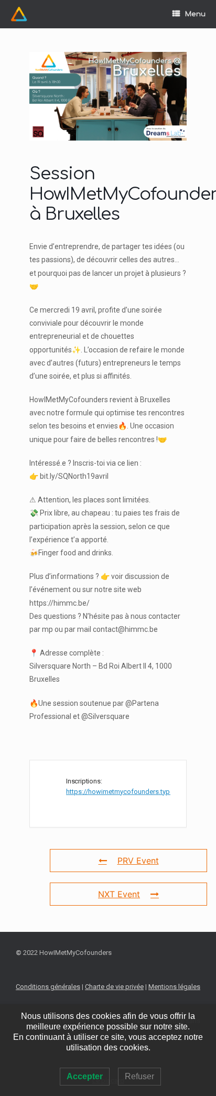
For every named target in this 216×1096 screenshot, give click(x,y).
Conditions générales (48, 987)
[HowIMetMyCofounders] (18, 14)
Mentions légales (174, 987)
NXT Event (119, 894)
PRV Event (138, 860)
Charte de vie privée (114, 987)
